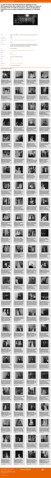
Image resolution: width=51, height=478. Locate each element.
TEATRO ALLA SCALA (13, 63)
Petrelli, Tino (12, 50)
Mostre (49, 1)
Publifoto (11, 52)
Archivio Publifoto (44, 1)
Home (38, 1)
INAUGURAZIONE (20, 63)
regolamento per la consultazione (4, 475)
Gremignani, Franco (17, 50)
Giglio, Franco (32, 50)
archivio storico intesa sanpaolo (7, 1)
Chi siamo (40, 1)
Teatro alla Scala (12, 54)
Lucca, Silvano (22, 50)
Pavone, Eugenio (27, 50)
